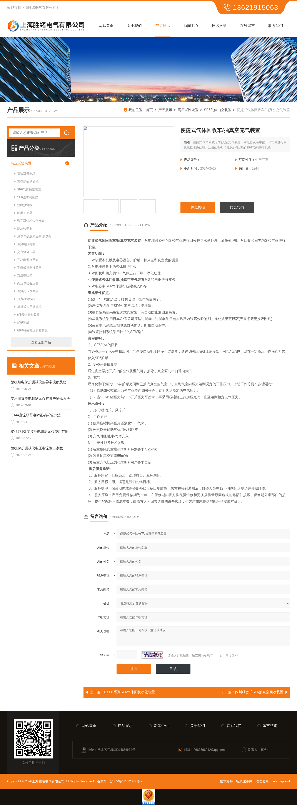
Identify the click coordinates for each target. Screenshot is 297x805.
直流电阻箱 (24, 275)
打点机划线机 (26, 299)
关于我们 (134, 26)
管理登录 (262, 781)
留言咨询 (270, 726)
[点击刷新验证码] (152, 655)
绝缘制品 (23, 322)
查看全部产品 (41, 342)
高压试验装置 (188, 110)
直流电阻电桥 (26, 244)
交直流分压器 (26, 252)
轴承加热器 (24, 213)
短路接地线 (24, 205)
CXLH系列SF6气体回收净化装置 (129, 692)
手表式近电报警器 (29, 267)
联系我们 (275, 26)
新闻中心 (191, 26)
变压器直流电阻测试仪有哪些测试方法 (40, 398)
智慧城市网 (244, 781)
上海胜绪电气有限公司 (38, 8)
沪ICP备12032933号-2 (126, 781)
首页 (149, 110)
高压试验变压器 (27, 283)
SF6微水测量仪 (27, 197)
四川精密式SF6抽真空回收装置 (259, 692)
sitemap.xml (281, 781)
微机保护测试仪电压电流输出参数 (37, 448)
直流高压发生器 (27, 291)
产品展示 (162, 26)
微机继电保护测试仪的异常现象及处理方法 (41, 382)
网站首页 (106, 26)
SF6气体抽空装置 (217, 110)
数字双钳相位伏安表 (31, 220)
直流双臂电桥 (26, 173)
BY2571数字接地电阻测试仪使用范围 (39, 431)
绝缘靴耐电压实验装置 (32, 330)
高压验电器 (24, 228)
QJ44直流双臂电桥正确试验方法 (36, 415)
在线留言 (247, 26)
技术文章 (219, 26)
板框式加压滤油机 (29, 306)
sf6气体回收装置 (28, 314)
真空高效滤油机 (27, 181)
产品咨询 (198, 208)
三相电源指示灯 (27, 260)
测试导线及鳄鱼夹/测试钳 (34, 236)
